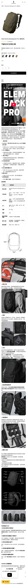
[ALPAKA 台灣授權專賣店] (13, 2)
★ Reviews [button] (26, 293)
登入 (9, 575)
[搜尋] (23, 2)
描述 (2, 80)
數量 (2, 65)
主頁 (2, 6)
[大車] (25, 2)
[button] (1, 2)
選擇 (8, 53)
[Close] (17, 569)
